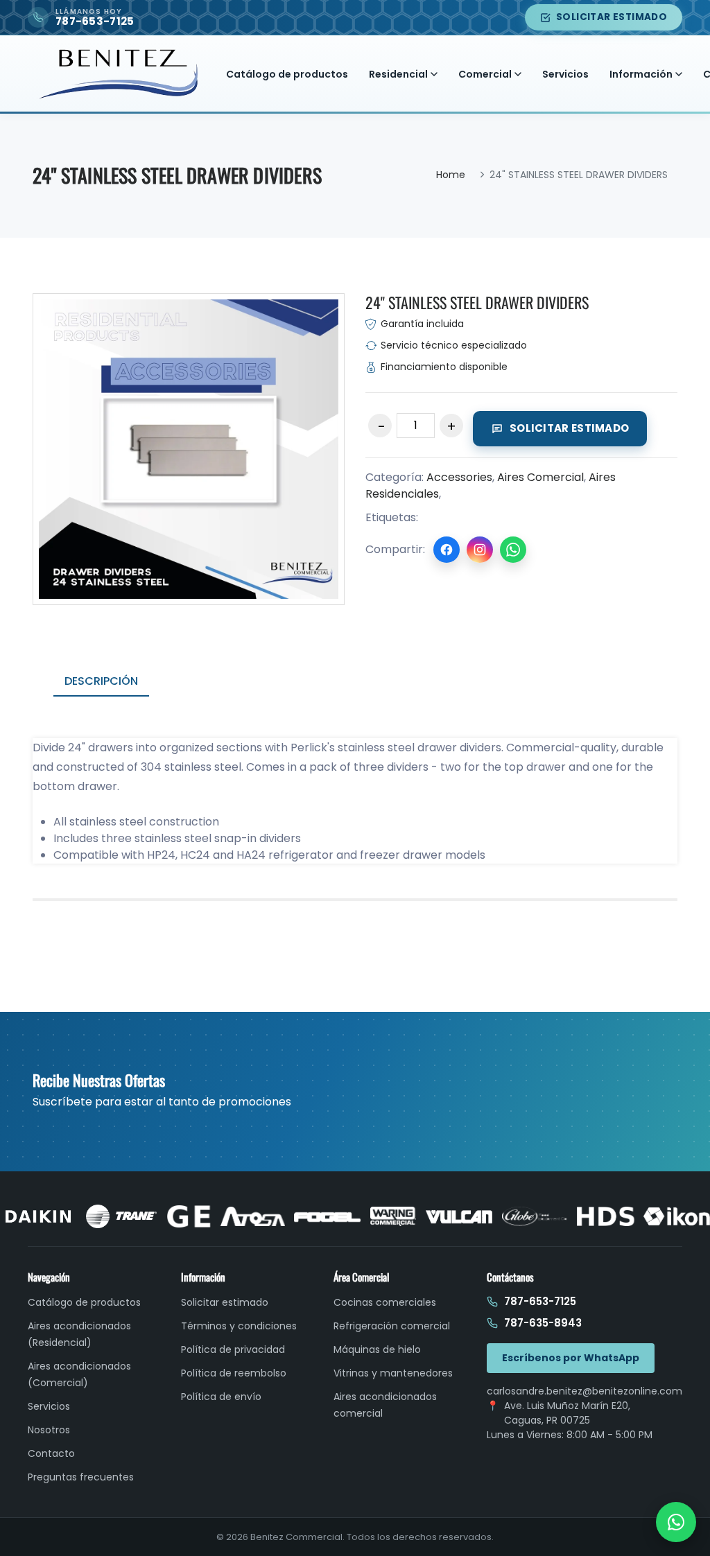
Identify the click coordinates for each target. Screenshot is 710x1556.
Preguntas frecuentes (81, 1477)
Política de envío (221, 1397)
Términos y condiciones (239, 1326)
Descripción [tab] (101, 681)
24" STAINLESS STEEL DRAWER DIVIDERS (477, 302)
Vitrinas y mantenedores (393, 1373)
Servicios (565, 74)
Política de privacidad (233, 1349)
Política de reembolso (233, 1373)
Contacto (51, 1453)
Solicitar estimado (611, 17)
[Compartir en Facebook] (446, 549)
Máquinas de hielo (377, 1349)
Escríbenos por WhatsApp (570, 1358)
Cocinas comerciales (385, 1302)
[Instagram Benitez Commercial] (480, 549)
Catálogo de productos (287, 74)
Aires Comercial (540, 477)
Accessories (459, 477)
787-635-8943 (543, 1322)
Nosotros (49, 1430)
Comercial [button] (485, 74)
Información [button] (641, 74)
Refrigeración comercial (392, 1326)
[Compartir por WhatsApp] (513, 549)
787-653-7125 (540, 1301)
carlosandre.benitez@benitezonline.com (584, 1391)
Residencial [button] (398, 74)
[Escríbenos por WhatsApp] (676, 1522)
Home (450, 175)
